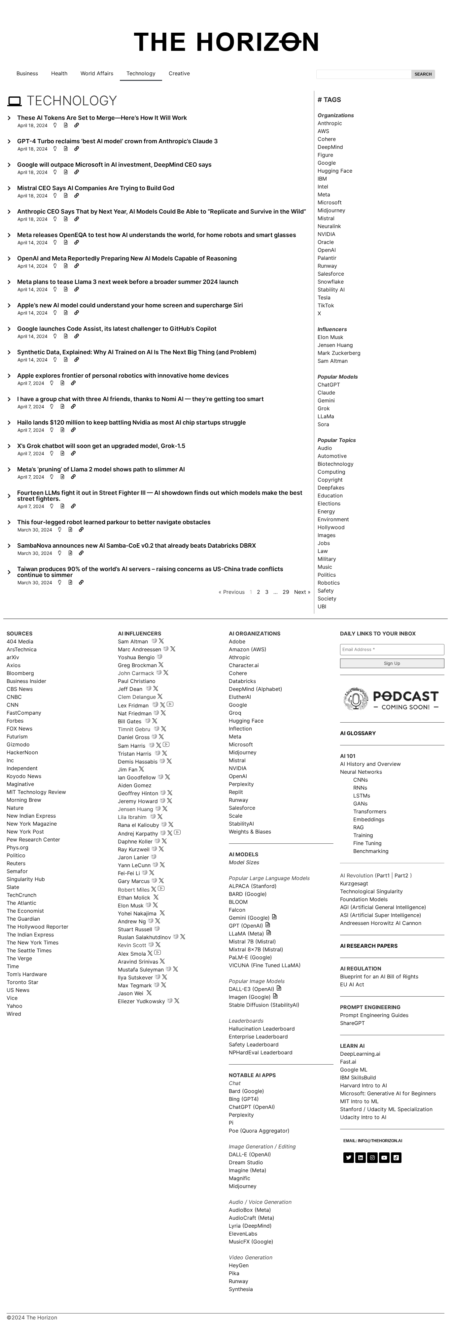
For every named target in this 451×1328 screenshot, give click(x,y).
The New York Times (32, 942)
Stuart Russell (135, 929)
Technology (141, 73)
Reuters (16, 863)
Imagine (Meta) (247, 1170)
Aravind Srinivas (138, 961)
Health (59, 73)
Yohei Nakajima (137, 913)
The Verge (19, 958)
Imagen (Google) (250, 997)
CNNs (360, 779)
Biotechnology (336, 463)
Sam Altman (333, 361)
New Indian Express (31, 815)
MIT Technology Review (36, 792)
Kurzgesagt (354, 883)
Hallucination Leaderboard (262, 1028)
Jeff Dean (130, 689)
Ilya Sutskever (135, 977)
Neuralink (329, 226)
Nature (15, 807)
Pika (234, 1273)
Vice (12, 998)
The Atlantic (21, 903)
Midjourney (331, 210)
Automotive (332, 456)
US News (18, 990)
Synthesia (241, 1289)
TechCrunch (21, 895)
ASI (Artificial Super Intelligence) (380, 915)
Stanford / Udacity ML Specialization (386, 1109)
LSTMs (361, 795)
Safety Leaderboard (254, 1044)
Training (363, 835)
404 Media (20, 641)
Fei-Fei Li (129, 873)
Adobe (237, 641)
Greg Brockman (137, 665)
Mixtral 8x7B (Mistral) (256, 949)
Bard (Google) (246, 1091)
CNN (12, 704)
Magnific (239, 1178)
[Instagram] (372, 1157)
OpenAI (327, 250)
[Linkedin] (360, 1157)
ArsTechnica (22, 649)
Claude (326, 392)
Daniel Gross (134, 737)
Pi (231, 1122)
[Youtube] (384, 1157)
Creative (179, 73)
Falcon (238, 909)
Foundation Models (364, 899)
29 (286, 592)
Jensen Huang (335, 345)
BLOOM (238, 902)
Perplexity (241, 784)
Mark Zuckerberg (339, 353)
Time (13, 966)
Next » (302, 592)
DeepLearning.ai (360, 1053)
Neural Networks (361, 771)
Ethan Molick (135, 897)
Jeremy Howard (138, 801)
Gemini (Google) (249, 917)
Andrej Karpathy (138, 833)
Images (326, 535)
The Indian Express (30, 934)
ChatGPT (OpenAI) (252, 1107)
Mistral (326, 218)
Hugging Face (335, 170)
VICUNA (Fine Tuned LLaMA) (265, 965)
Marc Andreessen (139, 649)
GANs (360, 803)
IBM (322, 178)
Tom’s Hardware (27, 974)
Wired (14, 1013)
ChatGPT (329, 384)
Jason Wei (130, 993)
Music (325, 566)
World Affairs (97, 73)
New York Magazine (32, 823)
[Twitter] (348, 1157)
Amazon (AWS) (247, 649)
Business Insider (26, 681)
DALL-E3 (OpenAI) (251, 989)
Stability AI (331, 289)
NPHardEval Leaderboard (261, 1052)
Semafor (17, 871)
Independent (22, 768)
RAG (358, 827)
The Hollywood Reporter (37, 926)
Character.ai (244, 665)
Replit (236, 792)
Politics (327, 574)
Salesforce (331, 273)
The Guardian (23, 918)
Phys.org (17, 847)
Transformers (369, 811)
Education (330, 495)
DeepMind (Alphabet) (255, 689)
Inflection (240, 728)
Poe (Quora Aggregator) (259, 1130)
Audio (325, 448)
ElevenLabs (243, 1233)
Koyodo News (24, 776)
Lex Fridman (133, 705)
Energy (326, 511)
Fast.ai (348, 1061)
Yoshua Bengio (136, 657)
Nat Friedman (135, 713)
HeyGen (239, 1265)
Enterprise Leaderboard (258, 1036)
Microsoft (330, 202)
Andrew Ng (132, 921)
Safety (326, 590)
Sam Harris (131, 745)
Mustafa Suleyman (141, 969)
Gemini (326, 400)
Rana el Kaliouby (138, 825)
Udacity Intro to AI (363, 1117)
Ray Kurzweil (134, 849)
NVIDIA (326, 234)
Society (327, 598)
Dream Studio (246, 1162)
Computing (331, 471)
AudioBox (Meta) (250, 1210)
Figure (325, 155)
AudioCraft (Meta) (251, 1217)
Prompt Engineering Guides (374, 1015)
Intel (323, 186)
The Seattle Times (29, 950)
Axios (13, 665)
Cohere (327, 139)
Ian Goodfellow (137, 777)
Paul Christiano (137, 681)
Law (323, 551)
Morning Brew (24, 800)
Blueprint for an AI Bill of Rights (379, 976)
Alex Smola (132, 953)
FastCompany (24, 712)
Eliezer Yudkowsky (141, 1001)
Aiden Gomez (135, 785)
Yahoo (14, 1006)
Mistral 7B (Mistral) (252, 941)
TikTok (326, 305)
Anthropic (330, 123)
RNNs (360, 787)
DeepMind (330, 147)
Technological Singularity (371, 891)
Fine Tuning (367, 843)
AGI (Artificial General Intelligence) (383, 907)
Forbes (15, 720)
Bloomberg (20, 673)
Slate (13, 887)
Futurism (17, 736)
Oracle (326, 242)
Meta (324, 194)
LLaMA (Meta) (246, 933)
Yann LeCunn (134, 865)
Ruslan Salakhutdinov (144, 937)
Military (327, 559)
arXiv (13, 657)
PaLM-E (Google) (250, 957)
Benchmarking (371, 851)
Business (27, 73)
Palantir (327, 258)
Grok (324, 408)
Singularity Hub (26, 879)
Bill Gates (129, 721)
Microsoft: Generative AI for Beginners (388, 1093)
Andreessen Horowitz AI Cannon (380, 923)
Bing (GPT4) (244, 1099)
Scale (235, 815)
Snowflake (331, 281)
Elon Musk (330, 337)
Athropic (239, 657)
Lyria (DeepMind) (250, 1225)
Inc (10, 760)
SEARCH (423, 74)
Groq (235, 712)
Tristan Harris (134, 753)
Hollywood (331, 527)
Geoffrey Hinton (138, 793)
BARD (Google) (248, 894)
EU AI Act (352, 984)
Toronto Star (22, 982)
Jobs (324, 543)
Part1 (383, 875)
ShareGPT (352, 1023)
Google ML (353, 1069)
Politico (16, 855)
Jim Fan (127, 769)
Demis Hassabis (137, 761)
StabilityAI (241, 823)
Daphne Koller (135, 841)
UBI (322, 606)
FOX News (19, 728)
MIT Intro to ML (359, 1101)
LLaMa (326, 416)
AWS (323, 131)
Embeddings (368, 819)
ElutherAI (240, 697)
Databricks (242, 681)
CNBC (14, 697)
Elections (329, 503)
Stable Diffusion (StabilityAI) (264, 1005)
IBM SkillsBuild (358, 1077)
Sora (323, 424)
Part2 (401, 875)
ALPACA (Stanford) (253, 886)
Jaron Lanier (133, 857)
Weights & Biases (250, 831)
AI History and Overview (370, 764)
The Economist (25, 910)
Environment (333, 519)
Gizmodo (18, 744)
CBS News (20, 689)
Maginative (20, 784)
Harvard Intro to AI (363, 1085)
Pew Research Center (33, 839)
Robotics (329, 582)
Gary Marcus (134, 881)
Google (327, 162)
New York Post (25, 831)
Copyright (330, 479)
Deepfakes (331, 487)
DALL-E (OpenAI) (250, 1154)
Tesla (324, 297)
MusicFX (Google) (251, 1241)
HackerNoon (22, 752)
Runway (327, 265)
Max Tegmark (135, 985)
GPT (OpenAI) (246, 925)
